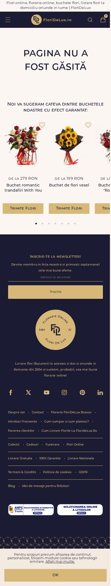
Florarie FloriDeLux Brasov (71, 412)
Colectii (14, 444)
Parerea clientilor (21, 431)
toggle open (8, 20)
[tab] (36, 223)
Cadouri (32, 444)
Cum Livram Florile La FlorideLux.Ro (69, 431)
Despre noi (17, 412)
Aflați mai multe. (60, 562)
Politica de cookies (57, 472)
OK (55, 575)
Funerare (53, 444)
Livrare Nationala (81, 458)
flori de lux (51, 19)
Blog (12, 486)
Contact (38, 412)
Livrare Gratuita (20, 458)
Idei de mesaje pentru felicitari (45, 486)
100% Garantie (50, 458)
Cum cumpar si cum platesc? (67, 421)
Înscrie (55, 292)
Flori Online (75, 444)
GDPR (83, 472)
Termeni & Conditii (22, 472)
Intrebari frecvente (23, 421)
